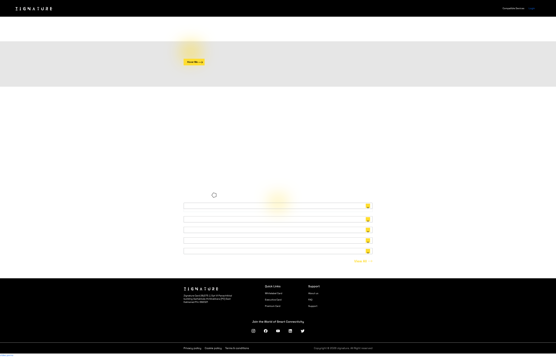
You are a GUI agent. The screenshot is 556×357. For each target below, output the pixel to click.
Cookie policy (213, 348)
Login (532, 8)
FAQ (310, 299)
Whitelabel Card (273, 293)
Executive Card (273, 299)
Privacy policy (192, 348)
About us (313, 293)
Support (312, 306)
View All (360, 261)
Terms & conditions (237, 348)
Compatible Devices (513, 8)
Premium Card (272, 306)
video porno (6, 355)
